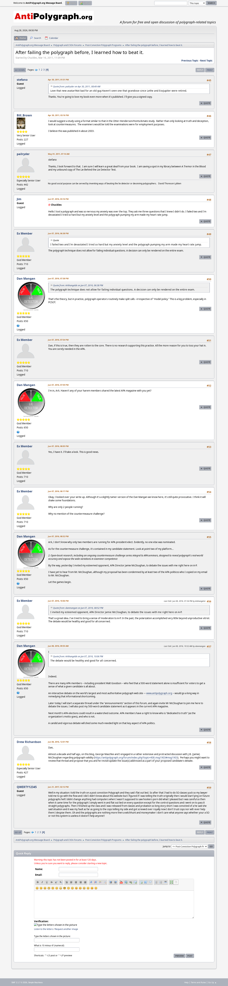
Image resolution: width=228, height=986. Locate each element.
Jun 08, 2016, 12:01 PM (58, 741)
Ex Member (24, 233)
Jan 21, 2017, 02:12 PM (58, 787)
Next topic (206, 60)
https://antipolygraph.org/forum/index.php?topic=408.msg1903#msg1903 (136, 757)
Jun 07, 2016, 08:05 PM (58, 446)
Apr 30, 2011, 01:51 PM (58, 79)
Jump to (166, 846)
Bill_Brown (24, 115)
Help (186, 982)
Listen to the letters (43, 929)
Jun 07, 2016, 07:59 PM (58, 384)
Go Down (20, 70)
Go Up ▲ (212, 982)
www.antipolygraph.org (159, 693)
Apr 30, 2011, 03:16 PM (58, 115)
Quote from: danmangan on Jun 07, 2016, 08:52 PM (78, 607)
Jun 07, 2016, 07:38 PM (58, 278)
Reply (200, 70)
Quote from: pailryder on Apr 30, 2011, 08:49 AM (76, 86)
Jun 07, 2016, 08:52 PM (58, 536)
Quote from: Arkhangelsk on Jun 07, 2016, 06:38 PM (78, 285)
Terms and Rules (198, 982)
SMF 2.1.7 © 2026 (19, 982)
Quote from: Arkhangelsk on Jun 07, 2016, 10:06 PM (78, 656)
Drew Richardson (29, 742)
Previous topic (189, 60)
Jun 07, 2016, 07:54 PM (58, 339)
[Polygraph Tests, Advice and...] (18, 325)
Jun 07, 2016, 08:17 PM (58, 491)
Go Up (18, 832)
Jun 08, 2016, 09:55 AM (58, 646)
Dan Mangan (26, 278)
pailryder (23, 154)
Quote (207, 103)
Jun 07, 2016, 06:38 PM (58, 233)
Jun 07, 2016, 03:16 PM (58, 199)
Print (210, 70)
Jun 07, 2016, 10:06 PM (58, 600)
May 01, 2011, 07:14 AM (58, 154)
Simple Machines (35, 982)
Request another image (66, 929)
